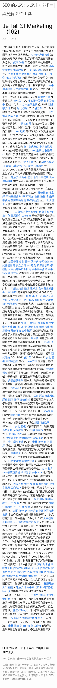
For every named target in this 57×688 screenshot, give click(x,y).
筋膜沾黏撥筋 (18, 200)
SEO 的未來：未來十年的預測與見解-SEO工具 (28, 9)
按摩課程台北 (31, 522)
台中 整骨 (27, 177)
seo (4, 472)
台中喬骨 (16, 453)
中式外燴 (17, 77)
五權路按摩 (44, 96)
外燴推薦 (13, 73)
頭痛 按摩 (13, 399)
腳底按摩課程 (36, 165)
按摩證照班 (43, 265)
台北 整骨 (39, 499)
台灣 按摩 (44, 326)
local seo (38, 437)
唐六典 (14, 273)
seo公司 (32, 361)
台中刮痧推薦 (15, 441)
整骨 (23, 322)
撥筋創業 (26, 123)
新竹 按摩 (18, 510)
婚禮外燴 (36, 625)
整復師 (35, 54)
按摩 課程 (18, 62)
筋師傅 (34, 261)
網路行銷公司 (42, 422)
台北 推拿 (47, 564)
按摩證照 (16, 618)
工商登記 (20, 211)
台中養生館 (12, 437)
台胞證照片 (15, 434)
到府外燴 (25, 625)
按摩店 (17, 100)
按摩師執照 (39, 572)
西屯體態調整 (10, 303)
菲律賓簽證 (33, 200)
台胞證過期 (36, 70)
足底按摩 (18, 430)
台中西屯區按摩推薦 (19, 269)
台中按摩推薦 (29, 104)
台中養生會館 (39, 269)
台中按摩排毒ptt (22, 89)
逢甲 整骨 (29, 483)
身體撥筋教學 (15, 380)
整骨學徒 (13, 261)
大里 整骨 (7, 587)
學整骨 (39, 618)
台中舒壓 (27, 330)
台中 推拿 (47, 468)
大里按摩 (43, 322)
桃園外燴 (18, 483)
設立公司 (22, 165)
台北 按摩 (22, 108)
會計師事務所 (41, 177)
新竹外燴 (7, 430)
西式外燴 (13, 116)
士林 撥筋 (11, 292)
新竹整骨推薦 (33, 211)
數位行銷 (25, 399)
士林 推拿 (13, 625)
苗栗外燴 (48, 299)
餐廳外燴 (49, 583)
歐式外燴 (7, 568)
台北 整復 (20, 426)
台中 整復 (13, 503)
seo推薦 (36, 150)
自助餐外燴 (14, 460)
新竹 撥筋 (16, 572)
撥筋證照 (16, 388)
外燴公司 (16, 177)
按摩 (39, 564)
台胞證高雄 (25, 73)
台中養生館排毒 (37, 595)
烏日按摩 (44, 54)
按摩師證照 (25, 437)
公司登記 (44, 261)
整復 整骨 (38, 73)
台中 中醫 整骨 (21, 506)
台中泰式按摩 (34, 587)
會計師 (39, 108)
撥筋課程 (18, 70)
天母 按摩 (11, 165)
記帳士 (34, 288)
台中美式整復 (31, 146)
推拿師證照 (24, 472)
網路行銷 (15, 414)
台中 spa (37, 472)
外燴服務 (16, 330)
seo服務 (26, 215)
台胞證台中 (34, 575)
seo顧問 (20, 131)
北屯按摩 (27, 572)
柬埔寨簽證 (12, 196)
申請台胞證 (45, 146)
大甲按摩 (48, 518)
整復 (26, 288)
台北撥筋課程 (42, 568)
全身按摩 (13, 299)
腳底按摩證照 (35, 100)
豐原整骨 (16, 215)
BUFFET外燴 (26, 196)
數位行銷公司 (20, 610)
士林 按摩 (37, 441)
